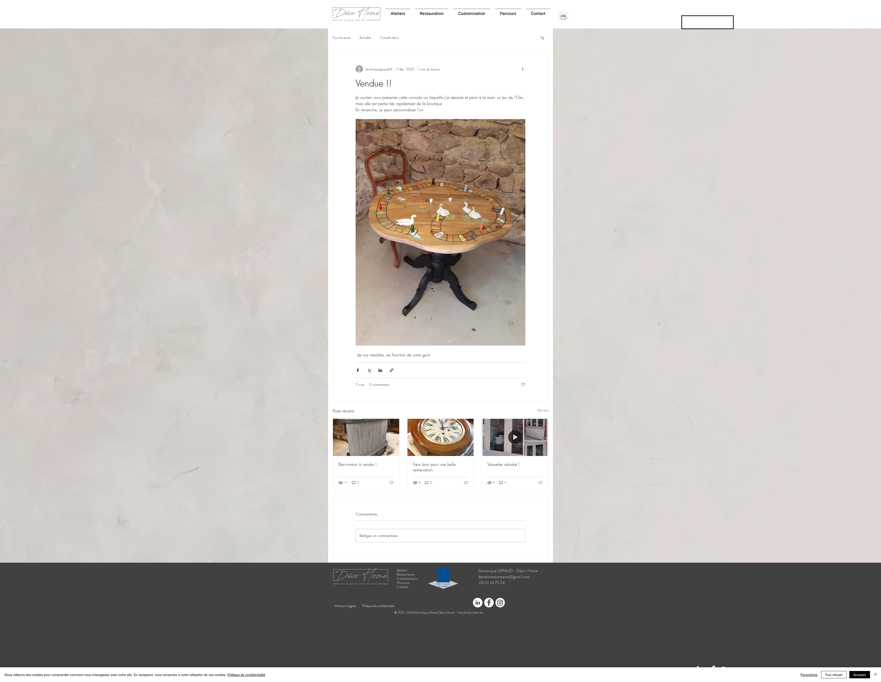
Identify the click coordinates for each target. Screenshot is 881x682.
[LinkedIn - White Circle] (477, 602)
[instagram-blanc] (500, 602)
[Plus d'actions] (522, 69)
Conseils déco (389, 37)
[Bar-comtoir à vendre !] (366, 437)
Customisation (407, 578)
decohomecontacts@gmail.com (504, 577)
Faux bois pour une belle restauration (434, 466)
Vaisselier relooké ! (503, 464)
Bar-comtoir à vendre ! (357, 464)
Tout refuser (834, 674)
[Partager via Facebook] (358, 370)
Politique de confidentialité (246, 674)
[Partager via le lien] (391, 370)
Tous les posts (341, 37)
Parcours (403, 583)
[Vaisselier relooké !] (515, 437)
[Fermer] (875, 674)
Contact (402, 587)
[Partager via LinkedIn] (380, 370)
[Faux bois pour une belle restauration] (440, 437)
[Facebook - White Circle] (489, 602)
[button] (542, 37)
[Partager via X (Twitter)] (369, 370)
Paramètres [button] (808, 674)
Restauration (406, 574)
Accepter (859, 674)
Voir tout (543, 410)
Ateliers (402, 570)
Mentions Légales (345, 605)
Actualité (365, 37)
